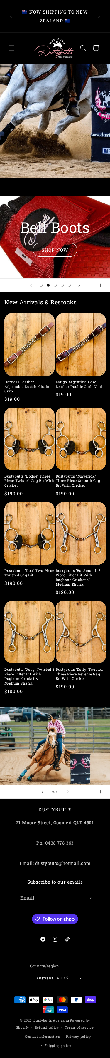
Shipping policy (58, 1045)
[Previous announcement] (10, 16)
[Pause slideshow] (103, 285)
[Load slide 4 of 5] (62, 285)
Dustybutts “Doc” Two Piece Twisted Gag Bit (29, 573)
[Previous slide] (31, 285)
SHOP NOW (55, 250)
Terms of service (79, 1027)
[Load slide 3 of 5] (55, 285)
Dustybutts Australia (51, 1020)
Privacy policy (78, 1036)
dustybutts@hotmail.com (62, 863)
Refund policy (47, 1027)
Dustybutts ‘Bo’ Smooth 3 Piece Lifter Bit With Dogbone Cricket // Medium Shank (78, 577)
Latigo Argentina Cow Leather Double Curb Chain (80, 384)
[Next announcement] (99, 16)
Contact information (42, 1036)
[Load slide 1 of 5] (41, 285)
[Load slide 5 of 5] (69, 285)
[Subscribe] (89, 898)
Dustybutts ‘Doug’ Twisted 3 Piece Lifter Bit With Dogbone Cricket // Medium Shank (29, 676)
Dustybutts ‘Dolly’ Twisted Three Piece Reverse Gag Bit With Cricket (79, 674)
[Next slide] (79, 285)
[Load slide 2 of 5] (48, 285)
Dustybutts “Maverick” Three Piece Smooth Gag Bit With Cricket (78, 481)
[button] (11, 47)
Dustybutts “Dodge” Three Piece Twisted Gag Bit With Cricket (29, 481)
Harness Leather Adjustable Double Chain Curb (27, 386)
